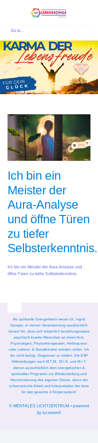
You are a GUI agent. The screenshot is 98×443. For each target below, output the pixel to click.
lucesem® (51, 413)
